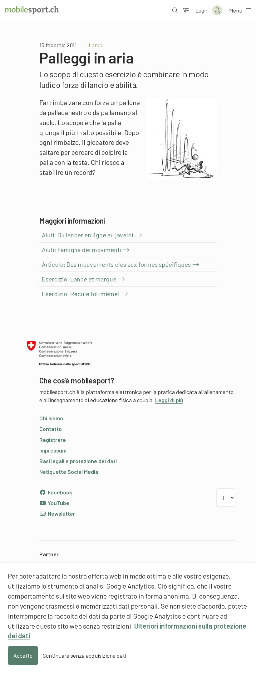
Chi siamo (51, 418)
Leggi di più (169, 400)
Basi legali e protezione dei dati (78, 461)
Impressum (52, 450)
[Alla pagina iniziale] (32, 10)
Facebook (59, 492)
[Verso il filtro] (185, 10)
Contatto (50, 428)
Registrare (52, 439)
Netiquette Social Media (68, 471)
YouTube (58, 502)
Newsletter (61, 513)
